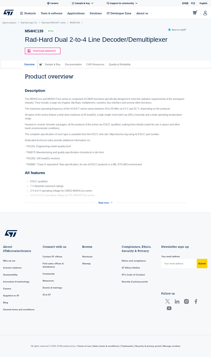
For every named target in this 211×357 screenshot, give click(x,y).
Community (49, 274)
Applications (76, 13)
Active (51, 31)
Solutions (96, 13)
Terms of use (84, 346)
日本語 (185, 3)
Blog (5, 302)
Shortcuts (87, 256)
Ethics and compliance (134, 261)
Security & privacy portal (135, 281)
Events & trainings (52, 287)
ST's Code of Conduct (133, 274)
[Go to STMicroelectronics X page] (168, 302)
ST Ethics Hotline (131, 267)
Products (30, 13)
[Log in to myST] (205, 12)
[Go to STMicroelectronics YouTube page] (169, 308)
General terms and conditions (18, 309)
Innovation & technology (16, 281)
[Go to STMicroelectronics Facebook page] (196, 302)
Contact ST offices (52, 256)
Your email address (170, 256)
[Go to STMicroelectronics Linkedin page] (177, 302)
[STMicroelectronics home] (8, 12)
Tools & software (51, 13)
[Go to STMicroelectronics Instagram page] (186, 302)
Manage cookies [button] (171, 346)
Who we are (9, 261)
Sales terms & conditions (106, 346)
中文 (193, 3)
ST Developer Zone (119, 13)
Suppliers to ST (11, 295)
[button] (177, 29)
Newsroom (48, 280)
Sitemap (86, 263)
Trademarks (127, 346)
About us (142, 13)
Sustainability (10, 274)
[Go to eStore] (195, 12)
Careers (7, 288)
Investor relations (12, 267)
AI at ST (47, 294)
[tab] (29, 64)
